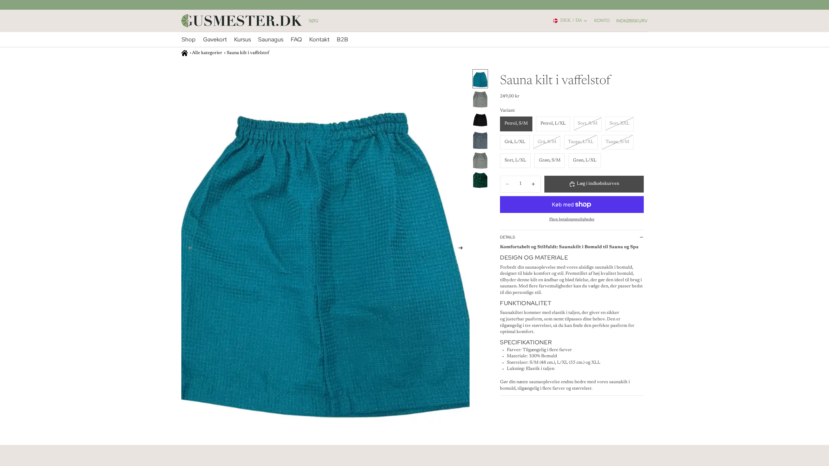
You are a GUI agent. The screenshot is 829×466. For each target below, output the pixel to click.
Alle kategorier (207, 53)
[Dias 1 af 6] (480, 79)
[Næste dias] (462, 249)
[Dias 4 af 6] (480, 140)
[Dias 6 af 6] (480, 181)
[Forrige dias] (188, 249)
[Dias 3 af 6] (480, 119)
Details (507, 237)
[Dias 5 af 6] (480, 160)
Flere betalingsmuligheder (572, 219)
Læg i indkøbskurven (598, 184)
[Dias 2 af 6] (480, 99)
